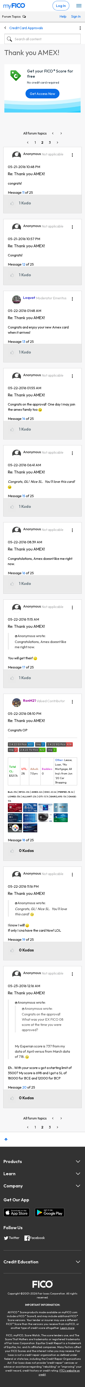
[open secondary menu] (79, 5)
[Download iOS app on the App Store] (17, 1212)
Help (63, 16)
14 (23, 418)
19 (23, 939)
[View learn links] (78, 1173)
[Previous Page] (28, 142)
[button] (72, 153)
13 (23, 341)
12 (23, 264)
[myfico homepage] (14, 5)
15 (23, 496)
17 (23, 667)
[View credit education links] (78, 1261)
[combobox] (42, 39)
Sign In (74, 16)
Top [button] (6, 1139)
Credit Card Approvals (26, 28)
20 (24, 1087)
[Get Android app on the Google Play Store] (49, 1212)
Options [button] (80, 28)
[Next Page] (57, 142)
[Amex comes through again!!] (61, 133)
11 (23, 192)
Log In (61, 5)
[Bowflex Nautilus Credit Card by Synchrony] (53, 133)
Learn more (67, 1328)
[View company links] (78, 1185)
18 (23, 840)
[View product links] (78, 1161)
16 (23, 573)
